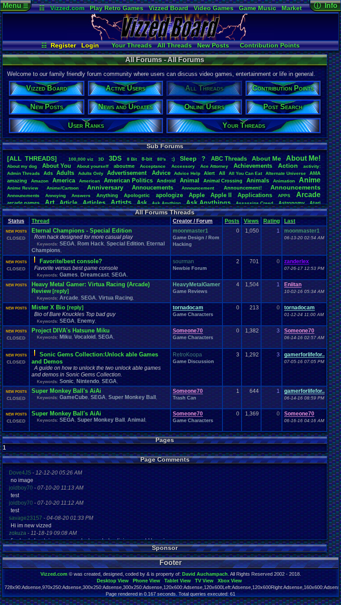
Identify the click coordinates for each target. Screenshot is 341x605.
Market (292, 8)
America (63, 180)
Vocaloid (84, 337)
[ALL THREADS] (32, 158)
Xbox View (230, 580)
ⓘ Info (325, 5)
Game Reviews (190, 291)
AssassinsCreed (254, 203)
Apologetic (137, 195)
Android (166, 180)
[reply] (60, 291)
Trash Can (184, 397)
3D (101, 159)
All (222, 173)
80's (161, 159)
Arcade (308, 194)
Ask (142, 202)
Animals (257, 180)
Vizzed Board (168, 8)
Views (251, 221)
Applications (255, 195)
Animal (189, 180)
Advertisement (127, 173)
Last (289, 221)
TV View (204, 580)
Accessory (183, 166)
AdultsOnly (90, 173)
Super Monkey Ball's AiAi (66, 391)
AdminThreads (23, 173)
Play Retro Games (116, 8)
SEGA (67, 244)
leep (188, 158)
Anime (310, 180)
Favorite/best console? (71, 261)
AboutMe (266, 158)
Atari (315, 203)
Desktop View (113, 580)
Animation (284, 180)
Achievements (253, 165)
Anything (107, 195)
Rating (271, 221)
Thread (40, 221)
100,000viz (80, 159)
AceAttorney (214, 166)
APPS (284, 195)
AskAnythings (208, 202)
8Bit (132, 159)
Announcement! (243, 187)
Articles (94, 202)
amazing (17, 180)
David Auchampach (205, 574)
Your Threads (131, 45)
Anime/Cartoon (63, 188)
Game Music (257, 8)
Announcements (295, 187)
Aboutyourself (92, 166)
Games (68, 275)
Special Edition (125, 244)
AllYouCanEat (245, 173)
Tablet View (177, 580)
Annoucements (152, 187)
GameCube (73, 397)
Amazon (39, 180)
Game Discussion (193, 361)
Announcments (23, 195)
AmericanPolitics (128, 180)
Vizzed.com (67, 8)
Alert (209, 173)
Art (50, 202)
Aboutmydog (22, 166)
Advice (161, 173)
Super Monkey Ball (132, 397)
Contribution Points (270, 45)
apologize (169, 195)
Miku (65, 337)
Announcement (198, 188)
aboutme (124, 166)
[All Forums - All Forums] (170, 38)
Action (288, 165)
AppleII (221, 195)
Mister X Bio (49, 307)
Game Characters (193, 314)
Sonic (66, 381)
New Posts (213, 45)
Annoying (55, 195)
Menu (15, 5)
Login (90, 45)
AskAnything (166, 203)
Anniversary (105, 187)
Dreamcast (94, 275)
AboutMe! (303, 158)
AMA (315, 173)
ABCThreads (229, 158)
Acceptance (153, 166)
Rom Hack (90, 244)
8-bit (147, 159)
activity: (312, 166)
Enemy (86, 321)
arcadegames (23, 203)
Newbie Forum (190, 268)
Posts (232, 221)
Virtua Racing (116, 298)
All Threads (174, 45)
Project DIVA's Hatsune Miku (71, 330)
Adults (65, 173)
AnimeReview (22, 188)
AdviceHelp (187, 173)
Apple (197, 195)
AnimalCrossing (222, 180)
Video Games (214, 8)
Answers (81, 195)
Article (68, 202)
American (89, 180)
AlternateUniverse (286, 173)
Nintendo (87, 381)
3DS (115, 158)
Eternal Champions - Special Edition (82, 230)
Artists (121, 202)
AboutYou (56, 165)
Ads (48, 173)
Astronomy (291, 203)
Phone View (146, 580)
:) (173, 159)
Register (63, 45)
